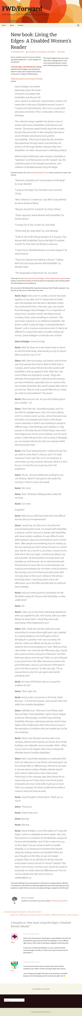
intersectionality (40, 52)
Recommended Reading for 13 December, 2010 (21, 912)
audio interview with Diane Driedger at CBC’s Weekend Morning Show (43, 278)
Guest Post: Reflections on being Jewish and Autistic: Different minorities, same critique (45, 915)
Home (4, 25)
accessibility (31, 52)
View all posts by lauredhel (60, 901)
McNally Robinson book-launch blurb (26, 79)
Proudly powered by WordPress (41, 1012)
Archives (20, 25)
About (12, 25)
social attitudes (50, 52)
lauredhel (62, 52)
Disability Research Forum (39, 173)
